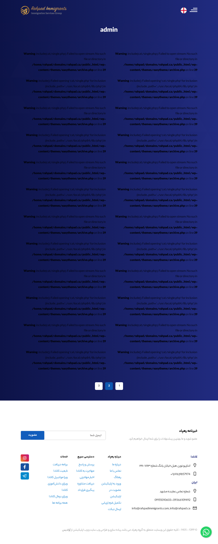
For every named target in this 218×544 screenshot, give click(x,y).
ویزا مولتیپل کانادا (57, 477)
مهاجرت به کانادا (85, 471)
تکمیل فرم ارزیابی (111, 503)
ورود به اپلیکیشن (111, 483)
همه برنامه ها (60, 503)
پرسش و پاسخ (86, 464)
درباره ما (116, 464)
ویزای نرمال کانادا (58, 496)
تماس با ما (115, 471)
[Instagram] (25, 458)
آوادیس (66, 530)
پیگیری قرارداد (86, 490)
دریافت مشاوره (85, 483)
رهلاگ (117, 477)
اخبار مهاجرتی (87, 477)
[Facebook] (25, 467)
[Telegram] (25, 476)
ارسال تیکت (114, 509)
